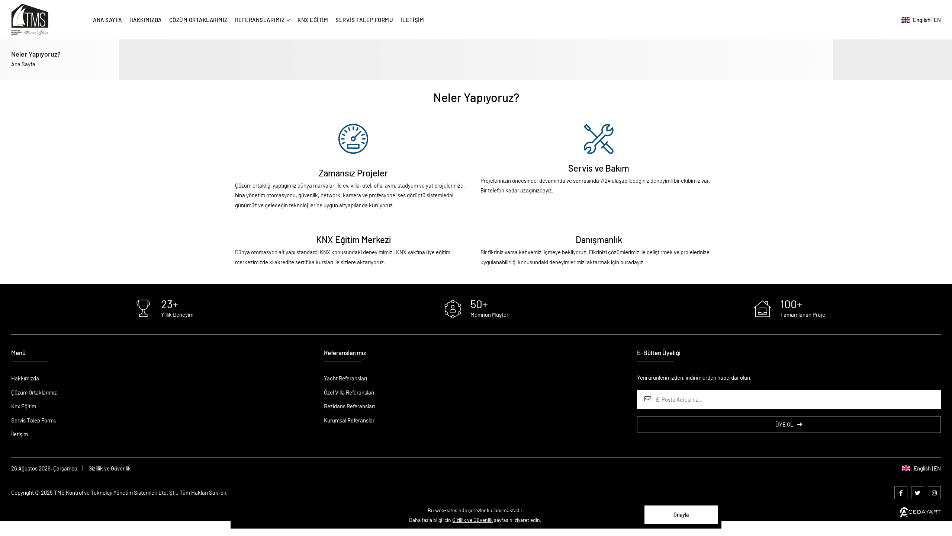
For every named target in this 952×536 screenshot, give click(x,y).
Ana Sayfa (23, 64)
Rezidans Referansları (349, 406)
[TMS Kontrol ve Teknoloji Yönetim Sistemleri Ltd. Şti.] (29, 20)
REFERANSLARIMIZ (260, 19)
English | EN (925, 19)
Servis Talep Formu (34, 420)
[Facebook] (900, 492)
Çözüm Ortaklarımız (34, 392)
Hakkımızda (25, 378)
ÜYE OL (784, 424)
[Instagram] (934, 492)
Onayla (681, 514)
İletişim (19, 434)
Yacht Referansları (345, 378)
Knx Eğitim (23, 406)
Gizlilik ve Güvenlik (110, 468)
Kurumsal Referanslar (349, 420)
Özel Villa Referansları (349, 392)
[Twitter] (917, 492)
